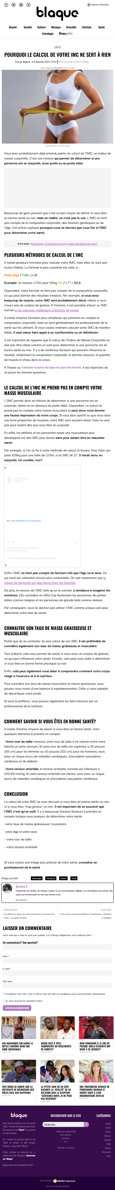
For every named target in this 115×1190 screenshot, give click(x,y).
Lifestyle (86, 27)
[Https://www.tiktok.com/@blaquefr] (28, 5)
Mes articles (21, 900)
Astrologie (47, 33)
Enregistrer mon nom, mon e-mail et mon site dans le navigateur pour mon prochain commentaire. (55, 993)
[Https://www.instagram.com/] (21, 5)
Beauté (13, 27)
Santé (101, 27)
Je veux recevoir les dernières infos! (23, 1000)
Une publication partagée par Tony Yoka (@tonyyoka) (32, 558)
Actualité (71, 27)
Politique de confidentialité (66, 1131)
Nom (6, 956)
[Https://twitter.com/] (14, 5)
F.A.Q (66, 1141)
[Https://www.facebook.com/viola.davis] (6, 5)
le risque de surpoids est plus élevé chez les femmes (55, 580)
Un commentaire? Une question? (20, 942)
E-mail (7, 968)
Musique (56, 27)
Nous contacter (65, 1134)
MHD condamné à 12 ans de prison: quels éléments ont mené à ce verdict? (95, 1046)
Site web (7, 981)
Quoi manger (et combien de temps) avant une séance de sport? (63, 243)
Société (28, 27)
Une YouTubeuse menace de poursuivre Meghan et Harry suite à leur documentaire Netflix (94, 1091)
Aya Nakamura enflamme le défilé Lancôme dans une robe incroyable (17, 1046)
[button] (36, 878)
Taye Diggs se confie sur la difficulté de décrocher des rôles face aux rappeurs (18, 1089)
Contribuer (66, 1138)
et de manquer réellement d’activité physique (46, 309)
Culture (41, 27)
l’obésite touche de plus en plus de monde (51, 367)
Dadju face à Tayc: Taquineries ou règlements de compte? (56, 1046)
